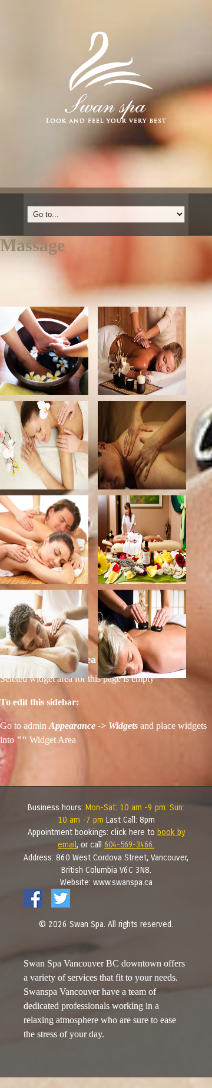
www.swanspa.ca (123, 882)
